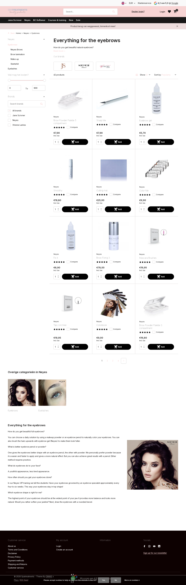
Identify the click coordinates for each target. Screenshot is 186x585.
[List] (136, 75)
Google (174, 3)
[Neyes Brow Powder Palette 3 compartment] (156, 303)
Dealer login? (138, 11)
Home (18, 33)
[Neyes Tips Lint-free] (71, 303)
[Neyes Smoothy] (71, 168)
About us (12, 546)
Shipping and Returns (17, 564)
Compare (74, 127)
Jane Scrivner (15, 20)
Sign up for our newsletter (155, 553)
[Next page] (123, 361)
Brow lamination (18, 54)
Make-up (15, 59)
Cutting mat (101, 190)
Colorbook (101, 325)
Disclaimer (12, 553)
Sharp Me (101, 120)
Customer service (16, 568)
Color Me (144, 190)
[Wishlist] (169, 11)
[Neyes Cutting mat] (113, 168)
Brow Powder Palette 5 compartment (65, 122)
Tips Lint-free (60, 325)
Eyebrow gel (145, 120)
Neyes (27, 20)
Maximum (38, 88)
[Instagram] (149, 546)
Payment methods (16, 560)
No (116, 580)
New (71, 20)
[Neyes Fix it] (71, 236)
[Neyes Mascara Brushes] (156, 236)
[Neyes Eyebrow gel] (156, 98)
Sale (78, 20)
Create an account (64, 549)
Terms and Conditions (18, 549)
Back (12, 33)
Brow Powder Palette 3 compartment (150, 326)
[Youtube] (154, 546)
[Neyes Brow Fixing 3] (113, 236)
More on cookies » (132, 580)
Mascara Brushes (147, 258)
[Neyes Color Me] (156, 168)
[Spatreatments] (21, 11)
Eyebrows (12, 44)
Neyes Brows (17, 49)
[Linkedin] (159, 546)
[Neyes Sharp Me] (113, 98)
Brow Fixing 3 (103, 257)
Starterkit (15, 64)
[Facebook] (144, 546)
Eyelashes (12, 68)
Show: (142, 75)
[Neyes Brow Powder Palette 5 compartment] (71, 98)
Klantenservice (144, 3)
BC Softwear (39, 20)
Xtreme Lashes (19, 125)
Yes (103, 580)
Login (58, 546)
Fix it (56, 257)
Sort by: (157, 75)
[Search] (114, 11)
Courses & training (57, 20)
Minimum (14, 88)
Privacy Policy (14, 557)
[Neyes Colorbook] (113, 303)
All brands (16, 110)
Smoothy (58, 190)
